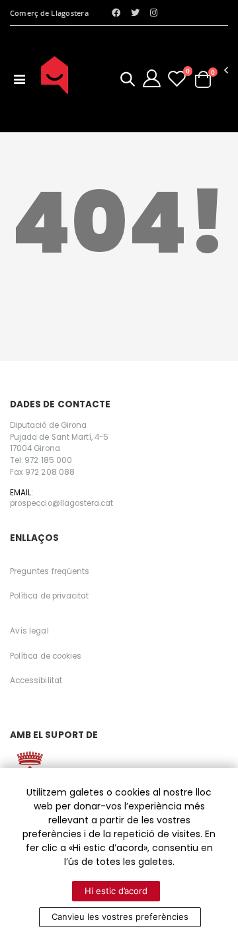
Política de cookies (45, 656)
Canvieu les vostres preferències (120, 916)
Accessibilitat (36, 680)
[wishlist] (177, 78)
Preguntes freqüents (49, 571)
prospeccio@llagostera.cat (61, 503)
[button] (127, 81)
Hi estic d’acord (116, 890)
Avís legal (29, 631)
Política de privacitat (49, 596)
